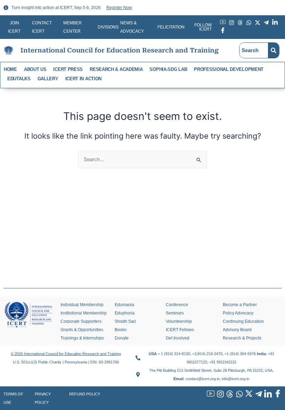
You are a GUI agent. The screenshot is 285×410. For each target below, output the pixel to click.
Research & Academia (116, 69)
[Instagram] (219, 394)
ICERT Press (68, 69)
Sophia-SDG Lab (168, 69)
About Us (35, 69)
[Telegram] (257, 394)
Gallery (48, 78)
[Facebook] (277, 394)
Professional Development (228, 69)
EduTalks (19, 78)
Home (10, 69)
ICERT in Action (83, 78)
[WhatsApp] (238, 394)
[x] (248, 394)
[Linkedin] (267, 394)
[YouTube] (210, 394)
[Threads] (229, 394)
